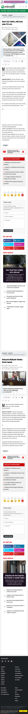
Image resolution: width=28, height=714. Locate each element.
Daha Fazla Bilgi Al (12, 712)
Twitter (7, 244)
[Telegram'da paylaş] (22, 61)
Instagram (19, 244)
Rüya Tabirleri (4, 692)
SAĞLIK (2, 679)
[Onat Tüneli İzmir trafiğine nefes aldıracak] (14, 261)
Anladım (23, 711)
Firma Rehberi (18, 677)
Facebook (8, 240)
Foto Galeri (17, 669)
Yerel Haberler (18, 673)
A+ (6, 64)
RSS (17, 248)
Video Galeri (18, 671)
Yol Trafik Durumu (5, 694)
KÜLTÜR (2, 671)
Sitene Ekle (17, 696)
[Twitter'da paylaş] (16, 61)
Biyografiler (3, 690)
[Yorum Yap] (3, 64)
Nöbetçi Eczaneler (19, 675)
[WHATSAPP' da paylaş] (19, 61)
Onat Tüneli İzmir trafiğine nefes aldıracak (14, 271)
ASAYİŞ (2, 684)
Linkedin (18, 240)
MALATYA (10, 353)
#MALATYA (5, 451)
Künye (16, 687)
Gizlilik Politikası (18, 690)
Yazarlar (17, 667)
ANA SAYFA (4, 15)
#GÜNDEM (5, 145)
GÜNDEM (10, 15)
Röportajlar (3, 687)
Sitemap (17, 694)
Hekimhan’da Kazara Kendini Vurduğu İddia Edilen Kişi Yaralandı (13, 173)
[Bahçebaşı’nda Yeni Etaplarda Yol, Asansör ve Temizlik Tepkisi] (14, 567)
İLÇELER (3, 681)
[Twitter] (8, 661)
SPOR (2, 669)
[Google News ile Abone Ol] (7, 61)
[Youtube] (11, 661)
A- (8, 64)
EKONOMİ (3, 673)
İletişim (16, 700)
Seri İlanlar (17, 679)
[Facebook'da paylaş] (13, 61)
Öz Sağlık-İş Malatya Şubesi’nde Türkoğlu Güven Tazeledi (12, 177)
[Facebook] (5, 661)
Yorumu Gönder (8, 230)
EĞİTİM (2, 675)
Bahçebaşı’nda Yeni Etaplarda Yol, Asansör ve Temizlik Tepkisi (15, 576)
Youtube (8, 248)
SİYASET (3, 677)
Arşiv (16, 698)
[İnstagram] (2, 661)
